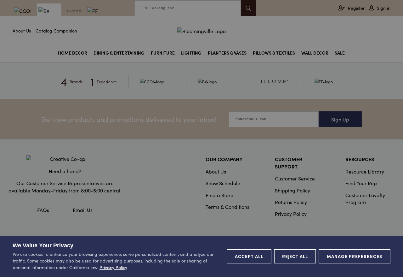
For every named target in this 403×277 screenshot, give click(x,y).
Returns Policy (291, 201)
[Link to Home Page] (201, 30)
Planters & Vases (227, 53)
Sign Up (340, 119)
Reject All (295, 256)
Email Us (83, 209)
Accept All (249, 256)
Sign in (383, 8)
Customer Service (295, 178)
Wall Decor (314, 53)
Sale (340, 53)
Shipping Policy (292, 190)
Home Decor (72, 53)
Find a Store (219, 195)
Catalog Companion (56, 30)
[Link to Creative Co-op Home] (64, 158)
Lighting (191, 53)
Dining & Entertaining (119, 53)
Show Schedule (223, 183)
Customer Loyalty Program (365, 198)
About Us (22, 30)
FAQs (43, 209)
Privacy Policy (291, 213)
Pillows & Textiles (274, 53)
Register (356, 8)
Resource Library (364, 171)
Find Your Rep (361, 183)
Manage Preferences (354, 256)
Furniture (163, 53)
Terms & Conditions (227, 206)
